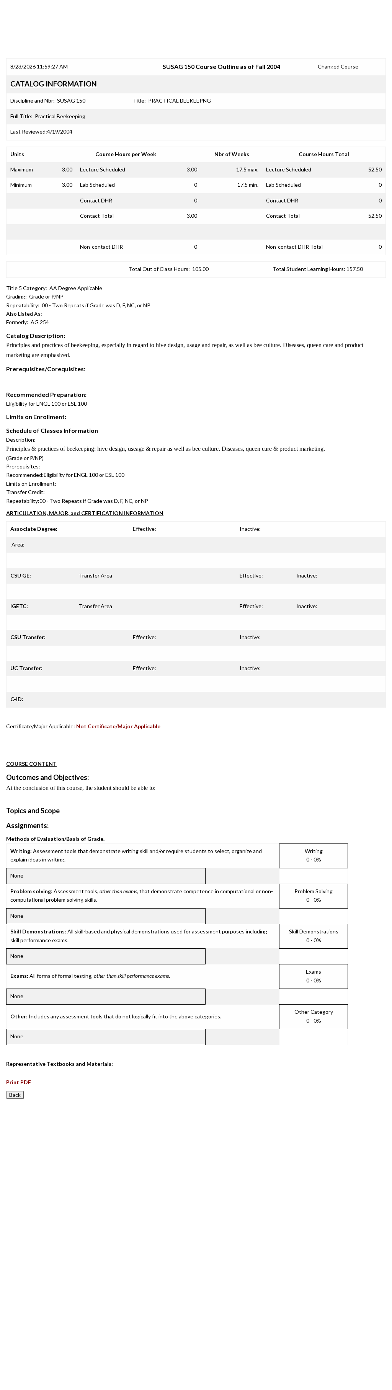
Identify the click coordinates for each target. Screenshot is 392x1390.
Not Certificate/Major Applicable (118, 726)
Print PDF (18, 1082)
